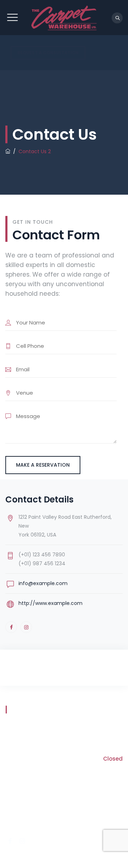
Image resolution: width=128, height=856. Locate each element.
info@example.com (43, 583)
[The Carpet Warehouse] (64, 17)
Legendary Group (99, 826)
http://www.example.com (50, 603)
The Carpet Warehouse (79, 817)
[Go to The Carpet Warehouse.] (7, 151)
